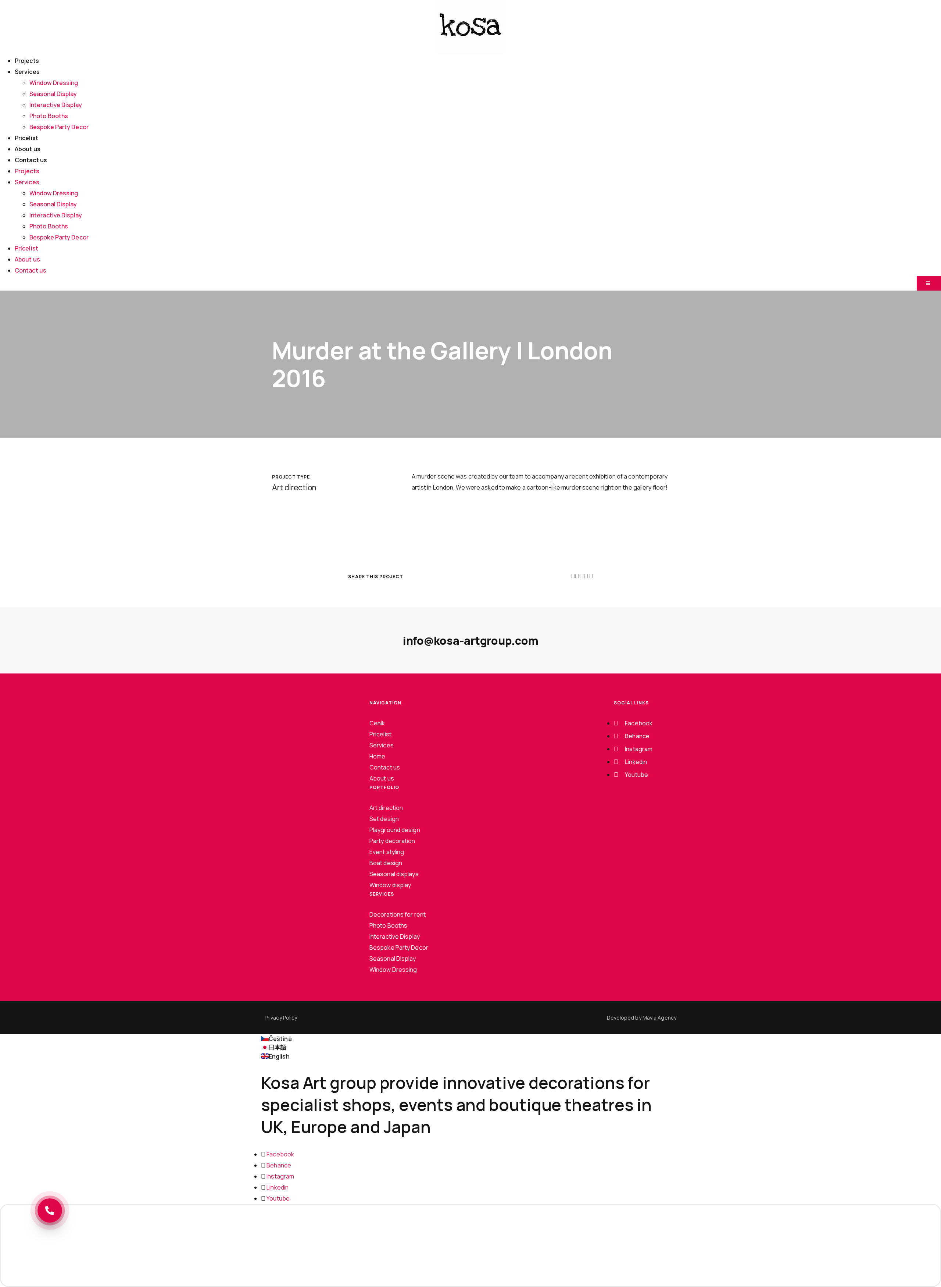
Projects (27, 61)
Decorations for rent (397, 914)
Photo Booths (48, 116)
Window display (390, 885)
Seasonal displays (394, 874)
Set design (384, 819)
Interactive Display (55, 105)
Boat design (385, 863)
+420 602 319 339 (298, 704)
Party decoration (392, 841)
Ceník (377, 723)
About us (27, 149)
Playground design (394, 830)
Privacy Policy (281, 1017)
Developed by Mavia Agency (642, 1017)
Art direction (386, 808)
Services (27, 72)
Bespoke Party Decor (59, 127)
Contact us (31, 160)
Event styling (386, 852)
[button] (572, 576)
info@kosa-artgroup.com (471, 640)
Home (377, 756)
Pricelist (26, 138)
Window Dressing (53, 83)
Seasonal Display (53, 94)
